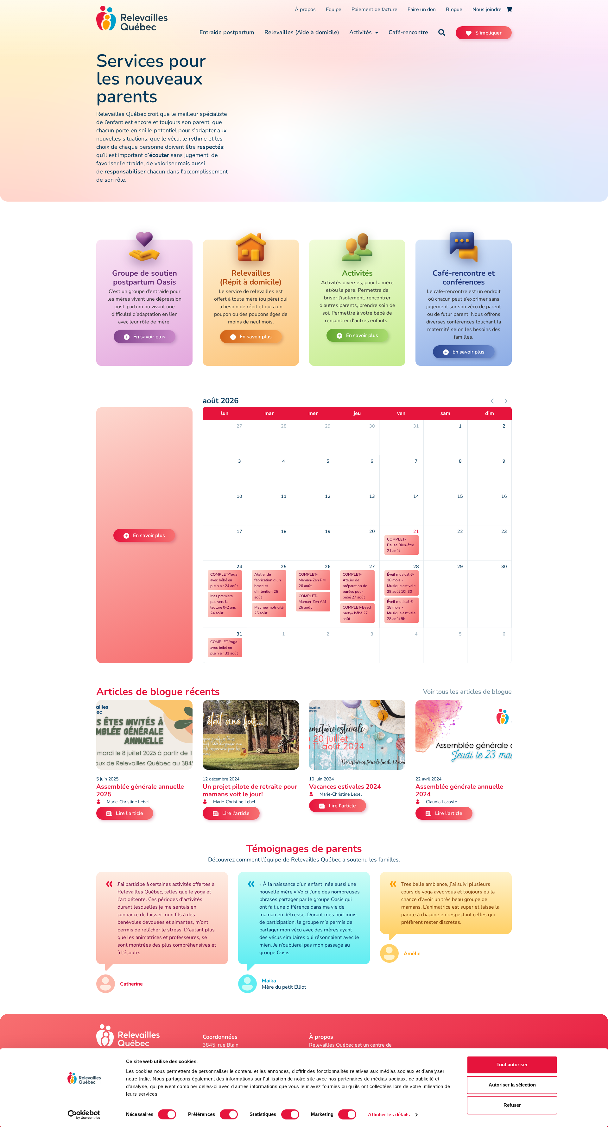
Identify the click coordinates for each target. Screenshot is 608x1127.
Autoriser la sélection (512, 1084)
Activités (360, 32)
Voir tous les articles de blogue (467, 691)
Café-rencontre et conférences (464, 277)
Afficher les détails (389, 1114)
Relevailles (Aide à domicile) (301, 32)
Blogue (454, 9)
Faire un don (422, 9)
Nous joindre (487, 9)
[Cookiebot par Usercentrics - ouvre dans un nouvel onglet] (84, 1114)
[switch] (229, 1114)
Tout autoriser (512, 1064)
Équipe (333, 9)
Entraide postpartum (227, 32)
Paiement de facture (374, 9)
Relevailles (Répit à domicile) (251, 277)
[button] (442, 33)
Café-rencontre (408, 32)
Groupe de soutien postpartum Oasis (144, 277)
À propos (305, 9)
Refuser (512, 1105)
